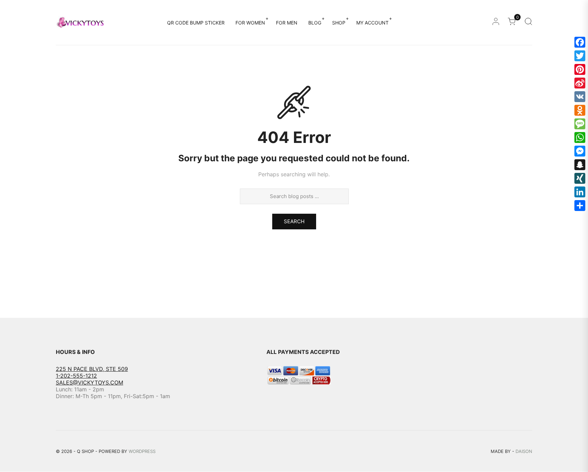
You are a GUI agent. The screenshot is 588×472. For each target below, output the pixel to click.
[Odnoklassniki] (580, 110)
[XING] (580, 178)
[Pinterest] (580, 69)
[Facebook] (580, 42)
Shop (338, 23)
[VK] (580, 96)
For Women (250, 23)
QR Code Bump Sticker (196, 23)
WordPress (142, 451)
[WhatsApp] (580, 137)
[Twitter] (580, 56)
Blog (314, 23)
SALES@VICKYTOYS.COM (89, 382)
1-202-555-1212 (76, 375)
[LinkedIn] (580, 192)
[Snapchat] (580, 165)
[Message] (580, 124)
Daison (524, 451)
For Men (286, 23)
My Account (372, 23)
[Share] (580, 205)
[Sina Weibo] (580, 83)
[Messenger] (580, 151)
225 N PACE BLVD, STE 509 (92, 368)
